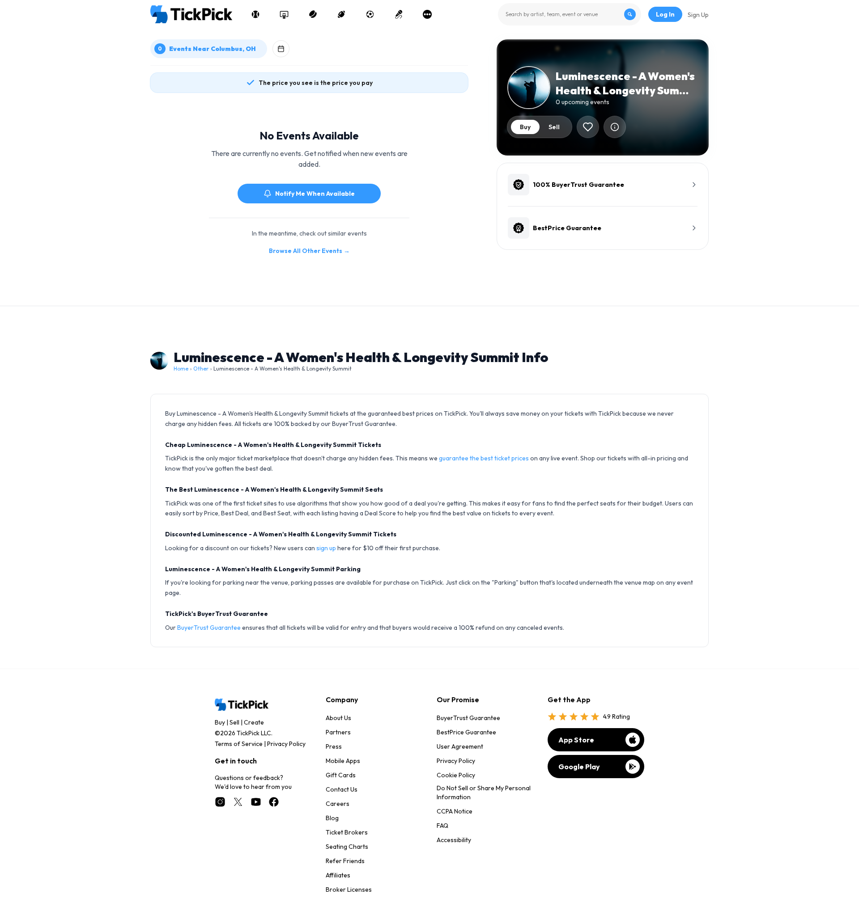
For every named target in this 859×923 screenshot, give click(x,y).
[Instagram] (220, 802)
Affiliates (338, 875)
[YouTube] (256, 802)
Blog (332, 818)
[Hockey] (313, 14)
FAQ (442, 826)
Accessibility (454, 840)
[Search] (630, 14)
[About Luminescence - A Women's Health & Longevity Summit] (614, 127)
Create (254, 722)
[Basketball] (284, 14)
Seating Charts (347, 847)
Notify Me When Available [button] (315, 194)
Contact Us (341, 789)
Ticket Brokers (347, 832)
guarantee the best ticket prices (484, 458)
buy (525, 127)
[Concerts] (399, 14)
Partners (338, 732)
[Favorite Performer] (588, 127)
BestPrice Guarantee (466, 732)
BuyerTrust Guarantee (209, 628)
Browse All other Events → (309, 251)
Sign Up (698, 15)
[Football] (341, 14)
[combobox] (569, 14)
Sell (234, 722)
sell (554, 127)
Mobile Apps (343, 761)
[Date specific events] (280, 48)
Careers (337, 804)
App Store (576, 739)
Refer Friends (345, 861)
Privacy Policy (286, 744)
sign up (326, 548)
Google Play (579, 766)
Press (334, 746)
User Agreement (460, 746)
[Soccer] (370, 14)
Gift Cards (341, 775)
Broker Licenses (349, 889)
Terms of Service (239, 744)
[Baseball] (255, 14)
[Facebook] (273, 802)
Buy (220, 722)
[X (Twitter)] (238, 802)
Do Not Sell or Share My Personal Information (484, 792)
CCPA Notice (454, 811)
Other (200, 368)
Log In (665, 14)
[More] (427, 14)
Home (181, 368)
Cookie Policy (456, 775)
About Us (338, 718)
